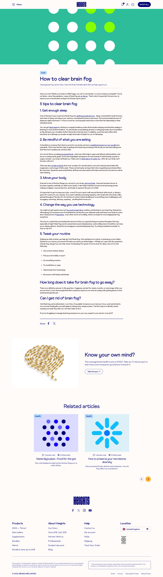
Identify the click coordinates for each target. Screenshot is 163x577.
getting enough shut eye (86, 116)
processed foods (67, 154)
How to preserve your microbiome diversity (107, 460)
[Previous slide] (141, 479)
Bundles (16, 541)
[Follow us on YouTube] (90, 510)
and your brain (89, 183)
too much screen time (75, 210)
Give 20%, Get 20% (57, 532)
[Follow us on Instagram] (84, 510)
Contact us (89, 528)
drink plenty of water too (90, 159)
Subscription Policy (132, 574)
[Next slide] (148, 479)
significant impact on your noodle (103, 145)
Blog (50, 549)
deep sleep (53, 127)
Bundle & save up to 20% (23, 549)
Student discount (56, 545)
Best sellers (17, 532)
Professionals (54, 541)
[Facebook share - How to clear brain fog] (48, 323)
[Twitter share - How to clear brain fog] (54, 323)
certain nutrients (57, 165)
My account (89, 532)
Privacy (120, 574)
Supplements (18, 536)
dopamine (60, 214)
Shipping (88, 541)
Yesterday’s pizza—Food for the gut (56, 459)
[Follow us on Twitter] (78, 510)
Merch (15, 545)
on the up (84, 96)
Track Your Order (92, 545)
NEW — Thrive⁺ (19, 528)
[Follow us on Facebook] (73, 510)
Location (125, 523)
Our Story (53, 528)
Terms (113, 574)
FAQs (86, 536)
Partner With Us (55, 536)
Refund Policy (146, 574)
